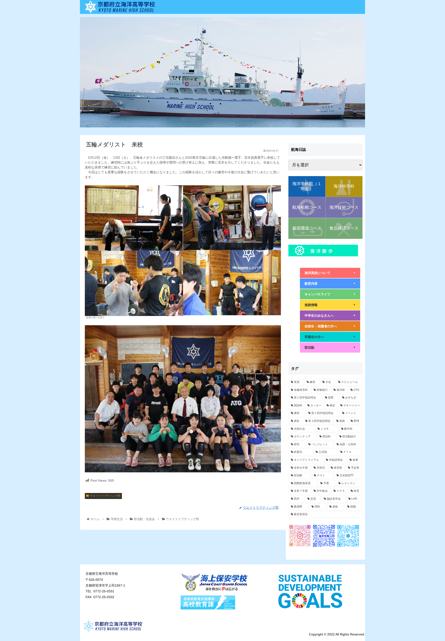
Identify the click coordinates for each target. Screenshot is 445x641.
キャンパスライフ (330, 294)
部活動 (330, 347)
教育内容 (330, 283)
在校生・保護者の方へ (330, 326)
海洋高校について (330, 273)
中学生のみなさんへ (330, 315)
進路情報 (330, 305)
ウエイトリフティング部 (105, 495)
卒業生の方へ (330, 337)
